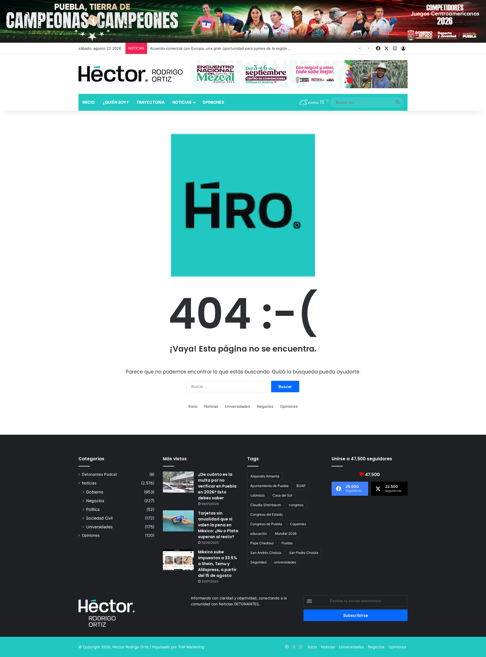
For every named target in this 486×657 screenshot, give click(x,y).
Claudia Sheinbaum (265, 505)
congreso (296, 505)
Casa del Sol (282, 495)
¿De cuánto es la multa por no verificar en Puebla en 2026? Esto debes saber (217, 486)
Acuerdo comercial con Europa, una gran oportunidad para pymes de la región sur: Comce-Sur (233, 48)
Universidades (237, 406)
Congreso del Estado (266, 514)
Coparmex (298, 524)
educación (258, 533)
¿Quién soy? (116, 102)
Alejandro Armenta (264, 476)
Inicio (88, 102)
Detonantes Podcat (99, 474)
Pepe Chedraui (262, 543)
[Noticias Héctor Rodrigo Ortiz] (130, 74)
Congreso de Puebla (266, 524)
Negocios (265, 406)
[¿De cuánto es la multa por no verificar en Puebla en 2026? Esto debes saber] (178, 482)
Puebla (287, 543)
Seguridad (258, 562)
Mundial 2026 (285, 533)
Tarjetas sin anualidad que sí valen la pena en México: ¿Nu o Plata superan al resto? (218, 525)
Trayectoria (150, 102)
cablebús (257, 495)
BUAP (301, 486)
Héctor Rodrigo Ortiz (130, 647)
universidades (285, 562)
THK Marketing (191, 647)
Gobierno (95, 492)
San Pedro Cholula (303, 552)
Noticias (182, 102)
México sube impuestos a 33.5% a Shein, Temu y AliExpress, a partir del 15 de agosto (217, 563)
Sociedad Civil (99, 518)
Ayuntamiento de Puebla (269, 486)
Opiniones (213, 102)
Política (93, 509)
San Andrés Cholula (265, 552)
